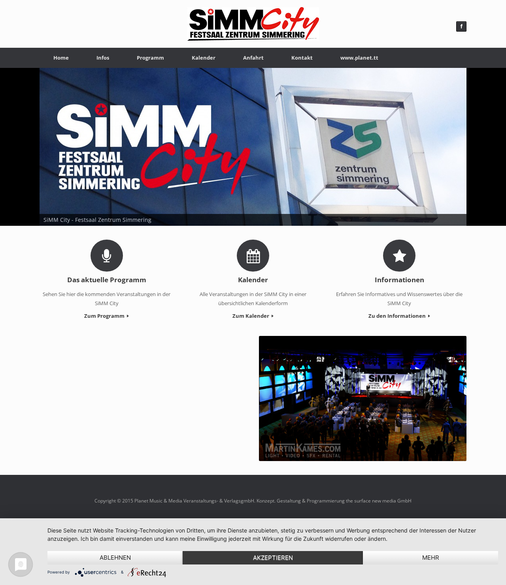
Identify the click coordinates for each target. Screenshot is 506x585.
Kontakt (302, 57)
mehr (430, 557)
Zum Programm (105, 315)
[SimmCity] (253, 24)
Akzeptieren (273, 557)
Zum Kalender (251, 315)
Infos (102, 57)
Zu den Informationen (397, 315)
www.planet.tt (359, 57)
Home (61, 57)
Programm (150, 57)
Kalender (203, 57)
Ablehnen (115, 557)
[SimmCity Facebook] (461, 26)
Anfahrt (253, 57)
